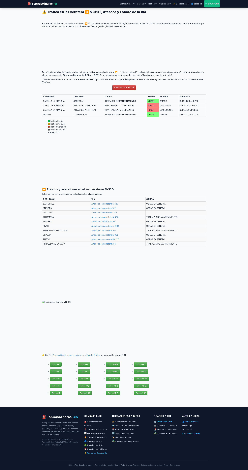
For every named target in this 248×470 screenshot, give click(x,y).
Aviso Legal (187, 425)
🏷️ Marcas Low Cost (121, 437)
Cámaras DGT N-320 (124, 87)
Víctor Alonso (126, 465)
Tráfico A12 (84, 386)
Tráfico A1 (56, 364)
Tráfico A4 (56, 386)
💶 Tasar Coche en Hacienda (125, 425)
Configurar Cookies (191, 433)
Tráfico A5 (56, 393)
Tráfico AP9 (141, 364)
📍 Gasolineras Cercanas (95, 429)
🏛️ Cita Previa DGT (163, 422)
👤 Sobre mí (196, 4)
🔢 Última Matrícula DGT (123, 433)
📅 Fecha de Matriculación (124, 429)
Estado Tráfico (93, 355)
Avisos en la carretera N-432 (104, 235)
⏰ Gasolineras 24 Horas (95, 449)
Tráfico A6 (84, 364)
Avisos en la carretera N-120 (104, 204)
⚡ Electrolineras (181, 4)
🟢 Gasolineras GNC (93, 445)
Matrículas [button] (164, 4)
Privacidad (187, 429)
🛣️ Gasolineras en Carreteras (125, 441)
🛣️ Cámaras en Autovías (165, 433)
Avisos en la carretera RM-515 (105, 239)
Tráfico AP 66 (141, 379)
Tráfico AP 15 (141, 371)
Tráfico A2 (56, 371)
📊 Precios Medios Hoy (94, 433)
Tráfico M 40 (113, 364)
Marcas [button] (140, 4)
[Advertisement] (124, 48)
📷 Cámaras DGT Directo (165, 425)
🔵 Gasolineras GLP (93, 441)
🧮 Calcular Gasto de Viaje (124, 422)
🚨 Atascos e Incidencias (165, 429)
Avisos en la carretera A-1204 (105, 226)
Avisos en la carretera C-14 (104, 212)
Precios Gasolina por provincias (68, 355)
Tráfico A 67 (113, 379)
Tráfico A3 (56, 379)
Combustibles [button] (126, 4)
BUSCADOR (212, 4)
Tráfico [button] (151, 4)
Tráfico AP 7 (113, 393)
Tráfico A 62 (141, 393)
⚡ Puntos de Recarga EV (95, 453)
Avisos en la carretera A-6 (103, 230)
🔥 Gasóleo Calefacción (95, 437)
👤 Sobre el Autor (190, 422)
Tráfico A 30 (85, 393)
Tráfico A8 (84, 379)
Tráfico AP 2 (113, 386)
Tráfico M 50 (113, 371)
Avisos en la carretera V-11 (103, 208)
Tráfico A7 (84, 371)
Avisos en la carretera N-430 (105, 217)
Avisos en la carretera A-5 (103, 244)
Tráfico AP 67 (141, 386)
